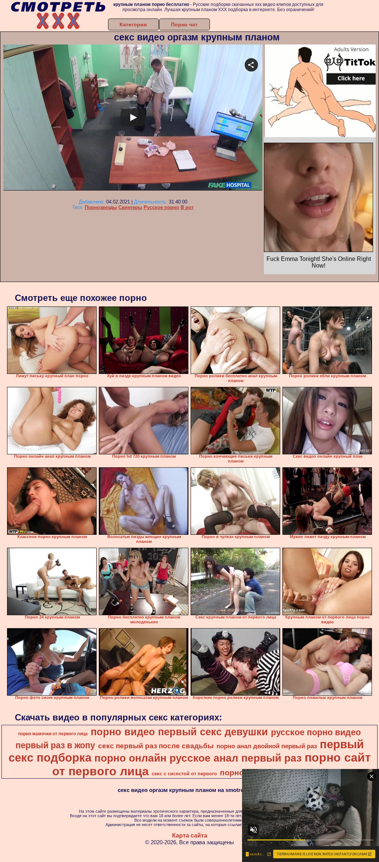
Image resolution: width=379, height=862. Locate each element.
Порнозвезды (101, 207)
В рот (187, 207)
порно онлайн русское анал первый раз (198, 758)
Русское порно (161, 207)
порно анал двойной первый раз (267, 746)
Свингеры (130, 207)
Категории (133, 24)
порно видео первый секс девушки (179, 731)
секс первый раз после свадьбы (156, 746)
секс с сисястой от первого (184, 773)
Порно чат (184, 24)
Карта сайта (189, 835)
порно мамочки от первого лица (53, 733)
